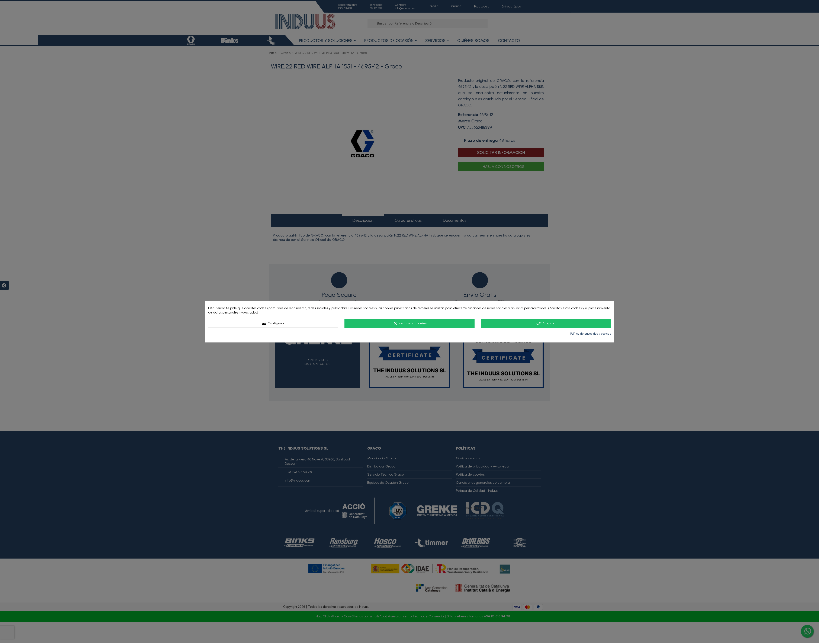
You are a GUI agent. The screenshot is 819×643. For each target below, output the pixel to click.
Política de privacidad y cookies (590, 333)
